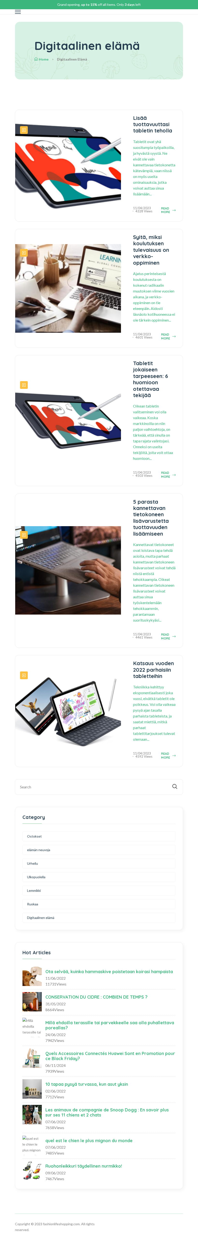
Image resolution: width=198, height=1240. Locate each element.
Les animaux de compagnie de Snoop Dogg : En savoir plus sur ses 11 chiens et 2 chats (107, 1112)
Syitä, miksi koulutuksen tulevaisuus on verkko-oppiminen (151, 250)
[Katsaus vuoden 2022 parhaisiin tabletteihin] (24, 675)
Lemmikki (34, 890)
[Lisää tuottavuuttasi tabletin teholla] (24, 130)
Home (44, 59)
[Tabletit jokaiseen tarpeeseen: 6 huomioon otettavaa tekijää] (24, 385)
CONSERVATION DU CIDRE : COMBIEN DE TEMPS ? (96, 997)
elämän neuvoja (38, 850)
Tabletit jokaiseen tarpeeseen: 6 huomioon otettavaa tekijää (150, 379)
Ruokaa (32, 904)
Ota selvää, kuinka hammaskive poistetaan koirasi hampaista (109, 971)
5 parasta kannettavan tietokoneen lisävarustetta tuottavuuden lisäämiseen (151, 517)
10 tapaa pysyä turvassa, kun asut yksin (86, 1084)
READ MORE (165, 210)
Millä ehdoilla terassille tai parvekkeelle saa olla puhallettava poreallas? (109, 1025)
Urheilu (32, 863)
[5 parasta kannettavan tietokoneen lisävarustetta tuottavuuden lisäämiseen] (24, 535)
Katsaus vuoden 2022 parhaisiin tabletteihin (153, 669)
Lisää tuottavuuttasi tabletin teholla (152, 124)
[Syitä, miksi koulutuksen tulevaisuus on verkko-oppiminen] (24, 253)
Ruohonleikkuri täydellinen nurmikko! (83, 1166)
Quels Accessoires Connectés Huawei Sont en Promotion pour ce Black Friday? (110, 1056)
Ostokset (34, 836)
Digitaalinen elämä (40, 918)
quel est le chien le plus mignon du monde (89, 1140)
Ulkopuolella (36, 877)
